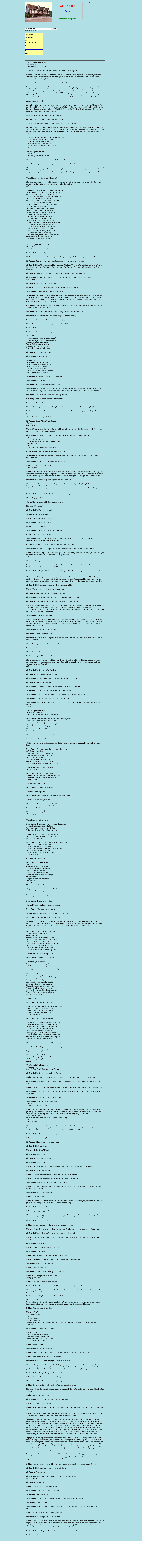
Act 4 (26, 48)
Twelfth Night (29, 37)
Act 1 (26, 40)
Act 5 (26, 51)
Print (26, 53)
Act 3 (26, 45)
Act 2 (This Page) (30, 42)
